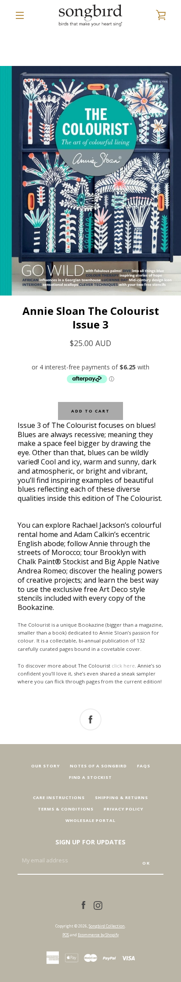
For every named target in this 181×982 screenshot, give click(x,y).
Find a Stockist (90, 777)
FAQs (143, 766)
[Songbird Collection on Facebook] (83, 905)
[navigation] (20, 15)
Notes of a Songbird (98, 766)
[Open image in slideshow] (90, 181)
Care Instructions (59, 797)
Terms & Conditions (66, 809)
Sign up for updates (90, 842)
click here (123, 665)
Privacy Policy (123, 809)
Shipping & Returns (121, 797)
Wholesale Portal (90, 820)
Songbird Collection (107, 926)
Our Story (45, 766)
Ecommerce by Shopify (98, 935)
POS (65, 935)
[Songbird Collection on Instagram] (98, 905)
